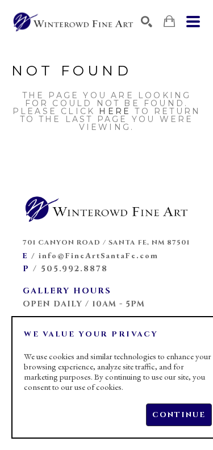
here (115, 111)
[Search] (146, 21)
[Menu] (193, 21)
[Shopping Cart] (169, 21)
